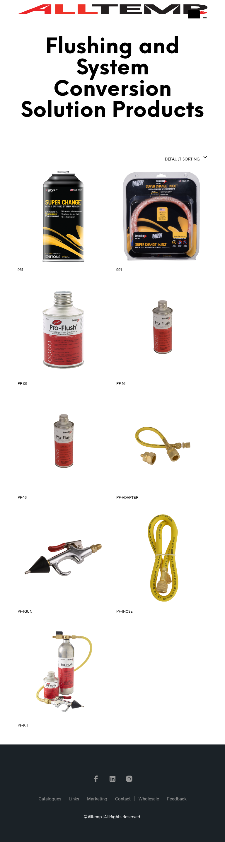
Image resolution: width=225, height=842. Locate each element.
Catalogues (50, 798)
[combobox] (171, 157)
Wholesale (149, 798)
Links (74, 798)
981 (20, 269)
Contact (123, 798)
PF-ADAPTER (127, 497)
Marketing (97, 798)
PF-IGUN (25, 611)
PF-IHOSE (124, 611)
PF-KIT (23, 725)
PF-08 (22, 383)
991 (119, 269)
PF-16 (120, 383)
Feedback (177, 798)
